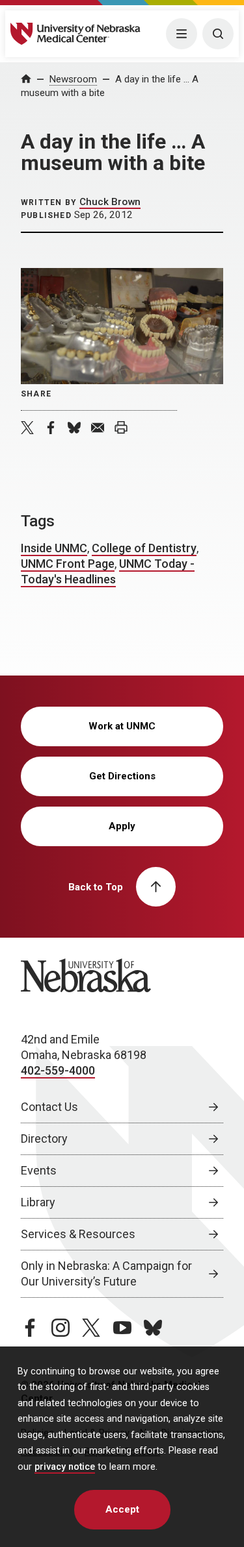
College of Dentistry (144, 548)
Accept (122, 1509)
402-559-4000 (58, 1070)
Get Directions (122, 776)
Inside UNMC (54, 548)
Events (39, 1170)
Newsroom (73, 79)
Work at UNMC (122, 726)
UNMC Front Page (68, 563)
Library (38, 1202)
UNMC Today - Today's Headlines (108, 571)
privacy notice (64, 1466)
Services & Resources (78, 1234)
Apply (122, 826)
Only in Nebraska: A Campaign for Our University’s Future (106, 1273)
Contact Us (49, 1107)
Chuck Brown (110, 202)
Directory (44, 1138)
